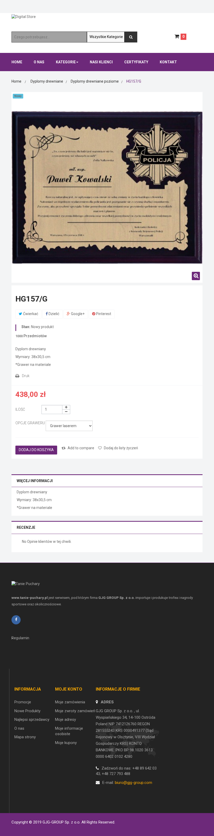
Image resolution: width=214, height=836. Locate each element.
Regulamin (20, 638)
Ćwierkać (30, 314)
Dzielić (53, 314)
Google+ (77, 314)
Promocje (22, 702)
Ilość (20, 409)
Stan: (25, 327)
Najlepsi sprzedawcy (31, 719)
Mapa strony (25, 737)
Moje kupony (66, 742)
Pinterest (103, 314)
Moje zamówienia (70, 702)
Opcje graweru (30, 423)
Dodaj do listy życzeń (120, 448)
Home (16, 81)
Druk (25, 376)
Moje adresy (65, 719)
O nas (19, 728)
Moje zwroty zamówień (75, 711)
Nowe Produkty (27, 711)
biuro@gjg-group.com (133, 782)
